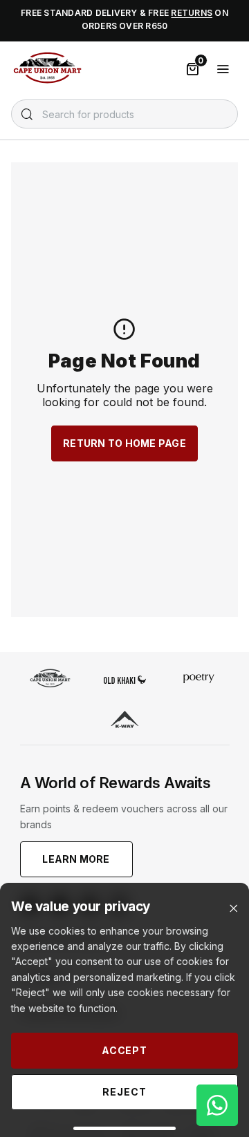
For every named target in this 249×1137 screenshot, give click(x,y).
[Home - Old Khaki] (125, 680)
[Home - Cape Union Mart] (50, 680)
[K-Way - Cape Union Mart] (125, 721)
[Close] (233, 908)
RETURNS (191, 13)
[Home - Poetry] (199, 679)
